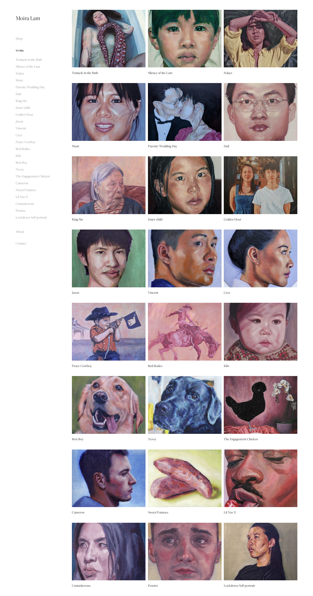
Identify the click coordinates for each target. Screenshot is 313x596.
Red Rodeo (23, 148)
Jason (19, 121)
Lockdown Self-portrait (31, 217)
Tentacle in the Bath (29, 59)
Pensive (21, 210)
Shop (19, 38)
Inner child (23, 107)
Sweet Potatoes (26, 190)
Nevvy (20, 169)
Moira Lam (28, 18)
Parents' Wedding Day (30, 87)
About (20, 231)
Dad (18, 94)
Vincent (21, 128)
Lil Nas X (22, 197)
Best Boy (21, 162)
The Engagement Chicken (33, 176)
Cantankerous (25, 203)
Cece (19, 135)
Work (20, 50)
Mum (19, 80)
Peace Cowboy (25, 142)
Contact (21, 243)
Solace (20, 73)
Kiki (18, 155)
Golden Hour (24, 114)
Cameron (22, 183)
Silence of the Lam (28, 66)
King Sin (21, 100)
